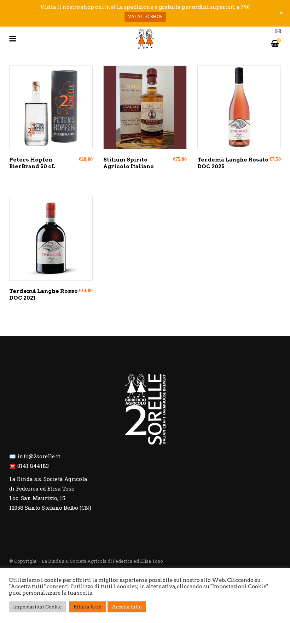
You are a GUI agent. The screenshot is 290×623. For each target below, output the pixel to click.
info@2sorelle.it (38, 456)
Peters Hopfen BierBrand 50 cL (32, 163)
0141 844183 (33, 465)
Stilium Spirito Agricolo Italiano (128, 163)
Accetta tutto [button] (127, 607)
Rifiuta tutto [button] (88, 607)
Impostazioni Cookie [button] (37, 607)
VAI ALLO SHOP (145, 16)
